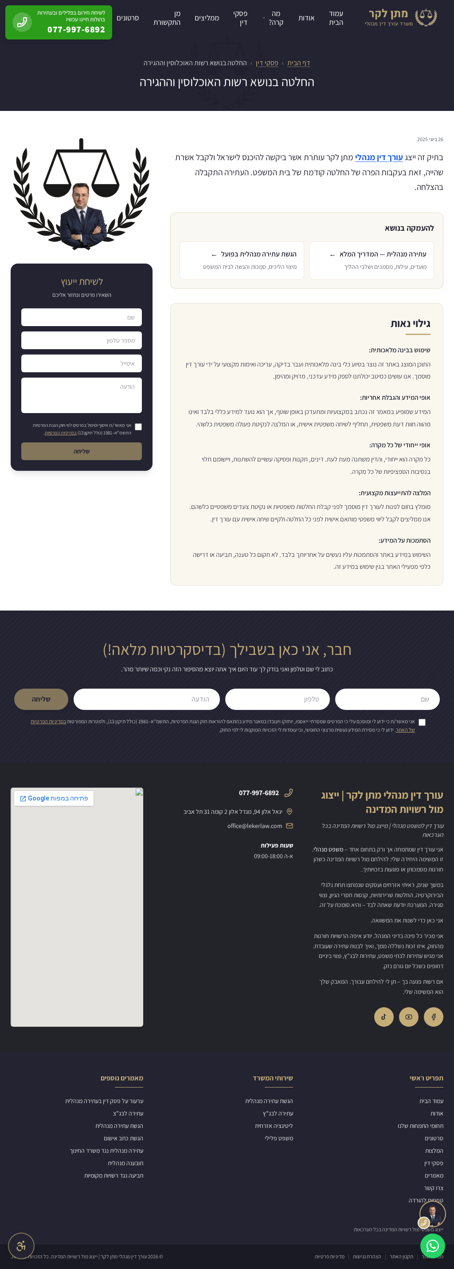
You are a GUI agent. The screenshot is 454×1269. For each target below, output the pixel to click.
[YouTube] (409, 1017)
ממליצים (207, 18)
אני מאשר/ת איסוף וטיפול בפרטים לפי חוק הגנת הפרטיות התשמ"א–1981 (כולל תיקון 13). (82, 429)
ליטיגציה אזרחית (274, 1126)
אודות (306, 18)
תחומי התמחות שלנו (420, 1126)
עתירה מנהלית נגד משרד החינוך (106, 1151)
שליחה (82, 451)
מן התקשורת (166, 17)
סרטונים (128, 18)
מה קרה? (276, 17)
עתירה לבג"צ (128, 1113)
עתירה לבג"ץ (278, 1113)
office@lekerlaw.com (254, 826)
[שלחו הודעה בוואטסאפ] (432, 1246)
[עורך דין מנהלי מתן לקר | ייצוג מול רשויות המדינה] (400, 17)
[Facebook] (433, 1017)
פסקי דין (240, 17)
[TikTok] (384, 1017)
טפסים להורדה (426, 1200)
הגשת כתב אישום (123, 1138)
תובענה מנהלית (125, 1163)
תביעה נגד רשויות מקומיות (113, 1175)
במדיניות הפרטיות (61, 433)
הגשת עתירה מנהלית (269, 1101)
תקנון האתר (401, 1256)
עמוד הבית (336, 17)
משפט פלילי (279, 1138)
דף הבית (298, 62)
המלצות (434, 1151)
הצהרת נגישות (367, 1256)
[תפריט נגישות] (21, 1246)
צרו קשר (433, 1188)
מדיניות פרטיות (329, 1256)
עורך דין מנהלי (379, 157)
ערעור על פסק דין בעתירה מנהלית (104, 1101)
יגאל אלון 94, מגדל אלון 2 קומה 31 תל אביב (233, 812)
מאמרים (434, 1175)
